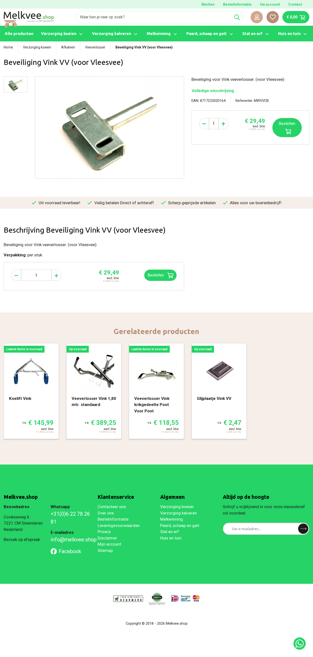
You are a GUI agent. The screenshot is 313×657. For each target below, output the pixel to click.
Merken (208, 4)
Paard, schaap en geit (179, 525)
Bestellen (287, 123)
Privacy (104, 531)
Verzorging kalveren (178, 513)
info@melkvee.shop (70, 540)
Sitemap (105, 550)
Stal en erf (169, 531)
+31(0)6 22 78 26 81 (70, 518)
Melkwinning (171, 519)
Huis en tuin (170, 538)
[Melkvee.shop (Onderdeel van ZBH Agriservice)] (29, 19)
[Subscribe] (303, 529)
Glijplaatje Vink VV (214, 398)
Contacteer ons (112, 506)
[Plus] (223, 123)
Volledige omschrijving (213, 90)
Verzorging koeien (177, 506)
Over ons (106, 513)
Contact (295, 4)
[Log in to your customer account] (257, 17)
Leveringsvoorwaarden (119, 525)
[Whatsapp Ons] (299, 643)
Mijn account (109, 544)
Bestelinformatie (237, 4)
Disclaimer (107, 538)
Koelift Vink (20, 398)
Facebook (70, 551)
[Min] (204, 123)
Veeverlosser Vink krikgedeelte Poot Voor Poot (151, 404)
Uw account (270, 4)
